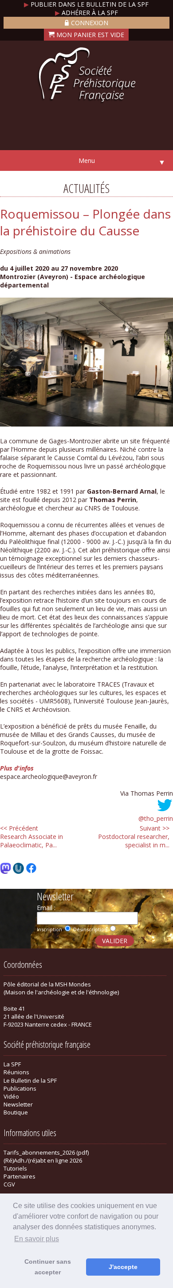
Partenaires (19, 1176)
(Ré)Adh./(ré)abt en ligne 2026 (43, 1160)
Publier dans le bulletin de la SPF (86, 4)
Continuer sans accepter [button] (47, 1267)
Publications (20, 1088)
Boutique (16, 1112)
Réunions (16, 1072)
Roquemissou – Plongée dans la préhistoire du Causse (85, 222)
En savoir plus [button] (36, 1239)
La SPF (12, 1064)
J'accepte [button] (123, 1266)
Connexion (89, 23)
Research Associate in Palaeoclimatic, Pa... (31, 836)
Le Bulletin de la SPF (30, 1080)
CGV (9, 1184)
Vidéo (11, 1096)
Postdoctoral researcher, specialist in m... (133, 836)
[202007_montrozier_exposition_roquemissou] (86, 424)
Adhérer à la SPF (86, 12)
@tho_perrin (155, 818)
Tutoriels (15, 1168)
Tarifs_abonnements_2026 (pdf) (46, 1152)
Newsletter (18, 1104)
